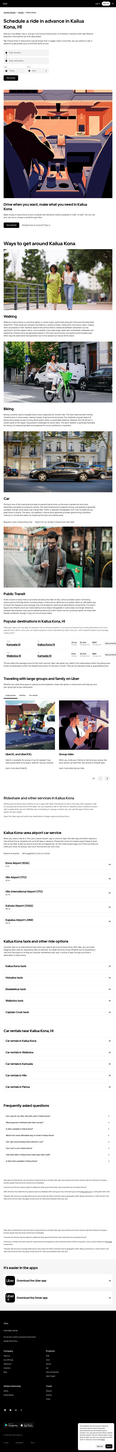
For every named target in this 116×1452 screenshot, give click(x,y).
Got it (109, 1446)
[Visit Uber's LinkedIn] (5, 1410)
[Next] (107, 778)
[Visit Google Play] (11, 1425)
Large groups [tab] (10, 695)
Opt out (100, 1446)
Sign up (106, 4)
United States (10, 13)
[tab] (41, 695)
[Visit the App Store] (26, 1425)
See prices (10, 78)
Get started (11, 225)
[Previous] (100, 778)
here (103, 1439)
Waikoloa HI (14, 655)
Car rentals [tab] (33, 695)
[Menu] (113, 4)
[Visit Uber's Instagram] (16, 1410)
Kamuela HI (13, 644)
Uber (5, 3)
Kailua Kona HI (46, 644)
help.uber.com (86, 1192)
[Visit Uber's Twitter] (21, 1410)
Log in (97, 4)
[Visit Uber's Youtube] (10, 1410)
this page (108, 1242)
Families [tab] (22, 695)
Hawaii (21, 13)
